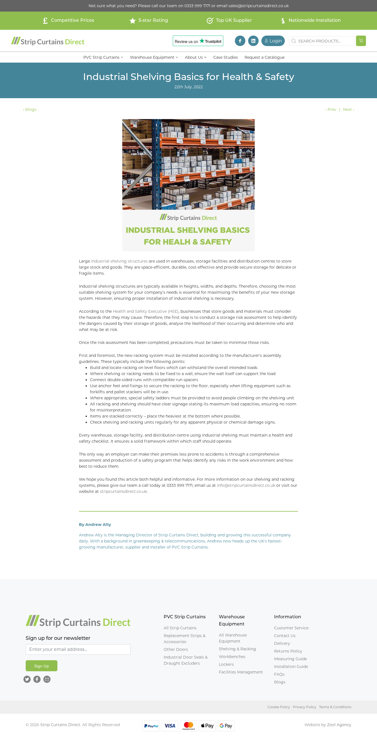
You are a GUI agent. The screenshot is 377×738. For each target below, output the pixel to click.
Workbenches (232, 656)
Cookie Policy (278, 707)
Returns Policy (288, 651)
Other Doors (176, 649)
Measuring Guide (290, 658)
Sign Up (41, 666)
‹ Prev (330, 109)
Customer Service (291, 627)
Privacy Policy (304, 707)
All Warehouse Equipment (233, 638)
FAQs (279, 674)
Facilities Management (241, 672)
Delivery (282, 643)
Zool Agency (339, 724)
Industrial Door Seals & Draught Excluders (186, 660)
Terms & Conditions (335, 707)
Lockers (226, 664)
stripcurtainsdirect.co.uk (123, 491)
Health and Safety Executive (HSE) (146, 311)
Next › (348, 109)
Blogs (279, 682)
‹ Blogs (29, 109)
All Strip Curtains (180, 627)
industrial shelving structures (119, 261)
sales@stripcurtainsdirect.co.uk (259, 5)
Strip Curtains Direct (60, 724)
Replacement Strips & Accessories (184, 638)
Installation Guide (291, 666)
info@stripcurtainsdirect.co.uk (246, 485)
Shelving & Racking (237, 648)
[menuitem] (103, 57)
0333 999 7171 (197, 5)
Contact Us (285, 635)
